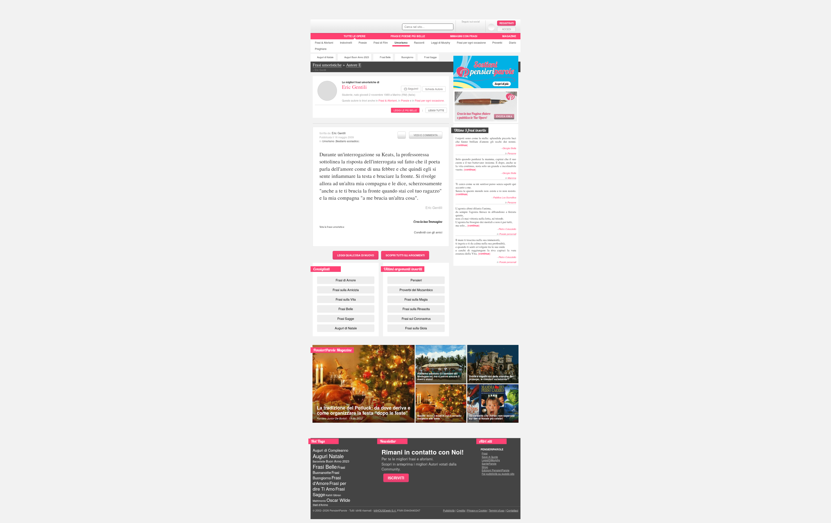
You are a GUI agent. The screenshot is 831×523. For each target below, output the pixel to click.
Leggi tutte (436, 110)
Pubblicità (449, 510)
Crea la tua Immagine (428, 221)
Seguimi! (413, 88)
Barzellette (319, 461)
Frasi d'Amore (327, 480)
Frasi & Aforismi (387, 100)
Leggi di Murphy (440, 42)
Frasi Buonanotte (329, 470)
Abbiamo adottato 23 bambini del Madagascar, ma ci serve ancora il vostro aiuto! (438, 376)
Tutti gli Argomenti (405, 255)
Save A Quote (490, 457)
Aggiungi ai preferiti (402, 135)
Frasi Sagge (430, 57)
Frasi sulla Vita (346, 299)
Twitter (470, 27)
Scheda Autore (434, 89)
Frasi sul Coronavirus (416, 318)
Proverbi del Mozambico (416, 289)
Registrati (506, 23)
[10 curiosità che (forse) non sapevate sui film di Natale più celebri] (493, 403)
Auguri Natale (328, 456)
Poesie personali (507, 234)
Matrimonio (319, 500)
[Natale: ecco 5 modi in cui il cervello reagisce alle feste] (441, 403)
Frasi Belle (385, 57)
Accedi (506, 29)
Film (381, 42)
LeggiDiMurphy (491, 460)
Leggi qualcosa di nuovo (355, 255)
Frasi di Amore (346, 280)
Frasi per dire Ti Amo (329, 486)
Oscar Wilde (338, 500)
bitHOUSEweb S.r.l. (385, 510)
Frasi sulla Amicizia (346, 289)
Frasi (324, 42)
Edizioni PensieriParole (495, 470)
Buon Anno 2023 (337, 461)
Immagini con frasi (463, 36)
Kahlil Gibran (333, 495)
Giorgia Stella (509, 148)
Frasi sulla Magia (416, 299)
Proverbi (497, 42)
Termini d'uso (496, 510)
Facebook (462, 27)
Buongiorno (407, 57)
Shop (485, 467)
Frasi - (340, 26)
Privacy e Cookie (477, 510)
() (486, 141)
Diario (512, 42)
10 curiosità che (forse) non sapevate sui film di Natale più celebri (492, 417)
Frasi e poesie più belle (408, 36)
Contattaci (512, 510)
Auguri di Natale (325, 57)
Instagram (479, 27)
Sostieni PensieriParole (485, 72)
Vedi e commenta (426, 135)
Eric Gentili (354, 86)
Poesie (363, 42)
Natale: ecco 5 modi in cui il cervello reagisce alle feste (439, 417)
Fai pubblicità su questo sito (498, 473)
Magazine (509, 36)
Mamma (512, 178)
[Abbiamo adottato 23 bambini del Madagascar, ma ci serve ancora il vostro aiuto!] (441, 364)
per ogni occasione (471, 42)
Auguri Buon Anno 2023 (356, 57)
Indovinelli (346, 42)
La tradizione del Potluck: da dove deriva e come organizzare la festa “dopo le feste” (363, 410)
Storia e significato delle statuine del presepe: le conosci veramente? (491, 377)
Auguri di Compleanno (330, 450)
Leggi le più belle (405, 110)
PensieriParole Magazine (332, 350)
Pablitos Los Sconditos (504, 197)
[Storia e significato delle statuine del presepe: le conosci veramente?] (493, 364)
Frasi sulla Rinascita (416, 308)
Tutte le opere (355, 36)
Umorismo (401, 43)
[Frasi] (317, 37)
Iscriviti (396, 477)
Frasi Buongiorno (326, 475)
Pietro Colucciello (507, 229)
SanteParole (489, 463)
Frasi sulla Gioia (416, 328)
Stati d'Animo (320, 505)
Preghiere (321, 49)
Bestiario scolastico (347, 141)
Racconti (419, 42)
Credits (461, 510)
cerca (441, 27)
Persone (511, 153)
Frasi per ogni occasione (429, 100)
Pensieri (416, 280)
